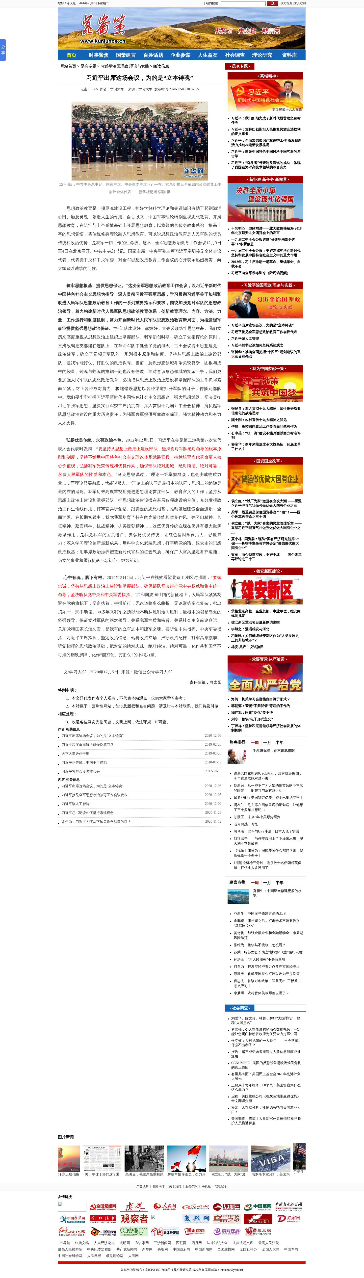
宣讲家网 (142, 1243)
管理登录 (221, 1186)
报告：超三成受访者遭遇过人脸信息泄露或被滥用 (266, 1054)
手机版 (206, 1186)
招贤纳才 (159, 1186)
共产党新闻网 (126, 1249)
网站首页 (68, 66)
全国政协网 (226, 1249)
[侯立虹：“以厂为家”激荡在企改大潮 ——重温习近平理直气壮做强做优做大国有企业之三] (218, 1171)
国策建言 (126, 55)
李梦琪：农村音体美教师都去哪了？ (261, 993)
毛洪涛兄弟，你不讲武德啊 (274, 751)
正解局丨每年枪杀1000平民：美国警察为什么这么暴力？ (266, 1087)
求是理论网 (114, 1256)
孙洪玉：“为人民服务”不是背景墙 (259, 959)
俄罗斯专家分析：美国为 (260, 1174)
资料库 (289, 55)
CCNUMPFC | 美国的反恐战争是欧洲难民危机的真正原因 (266, 1065)
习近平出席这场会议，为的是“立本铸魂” (93, 736)
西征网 (181, 1243)
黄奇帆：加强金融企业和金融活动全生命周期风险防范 (268, 935)
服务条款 (191, 1186)
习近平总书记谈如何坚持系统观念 (88, 813)
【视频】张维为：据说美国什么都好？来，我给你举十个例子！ (268, 853)
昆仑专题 (88, 66)
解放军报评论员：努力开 (176, 1174)
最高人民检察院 (70, 1249)
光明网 (125, 1243)
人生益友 (208, 55)
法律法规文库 (243, 1243)
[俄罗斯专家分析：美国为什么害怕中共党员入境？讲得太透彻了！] (260, 1171)
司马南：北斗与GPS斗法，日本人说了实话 (266, 831)
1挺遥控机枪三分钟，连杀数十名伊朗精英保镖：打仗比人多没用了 (267, 865)
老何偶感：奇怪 (246, 824)
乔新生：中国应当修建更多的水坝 (260, 913)
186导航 (64, 1243)
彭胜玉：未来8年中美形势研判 (257, 817)
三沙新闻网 (162, 1243)
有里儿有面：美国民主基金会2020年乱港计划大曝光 (266, 1076)
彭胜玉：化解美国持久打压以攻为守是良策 (267, 974)
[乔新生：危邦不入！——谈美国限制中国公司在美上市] (302, 1168)
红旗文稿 (82, 1243)
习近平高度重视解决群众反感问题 (88, 745)
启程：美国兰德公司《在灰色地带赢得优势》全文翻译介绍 (266, 1099)
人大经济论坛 (104, 1243)
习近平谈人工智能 (75, 804)
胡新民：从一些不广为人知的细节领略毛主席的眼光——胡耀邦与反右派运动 (268, 788)
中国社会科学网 (70, 1256)
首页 (72, 55)
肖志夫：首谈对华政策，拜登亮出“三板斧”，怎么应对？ (268, 983)
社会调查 (235, 55)
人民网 (133, 1256)
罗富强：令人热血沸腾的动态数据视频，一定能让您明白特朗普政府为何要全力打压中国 (266, 1032)
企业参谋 (180, 55)
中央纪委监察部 (99, 1249)
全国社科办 (248, 1249)
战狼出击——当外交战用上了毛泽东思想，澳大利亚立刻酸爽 (268, 841)
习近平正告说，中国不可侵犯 (84, 762)
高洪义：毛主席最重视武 (134, 1174)
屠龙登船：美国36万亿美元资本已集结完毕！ (268, 798)
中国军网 (291, 1249)
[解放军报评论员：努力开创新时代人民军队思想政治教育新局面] (176, 1171)
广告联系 (142, 1186)
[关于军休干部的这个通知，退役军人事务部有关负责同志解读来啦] (92, 1171)
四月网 (196, 1243)
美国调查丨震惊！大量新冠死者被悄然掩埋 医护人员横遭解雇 (266, 1121)
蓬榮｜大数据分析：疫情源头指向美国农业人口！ (266, 1110)
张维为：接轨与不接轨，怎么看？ (260, 945)
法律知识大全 (217, 1243)
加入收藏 (300, 3)
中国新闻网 (203, 1249)
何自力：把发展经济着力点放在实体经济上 (267, 966)
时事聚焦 (99, 55)
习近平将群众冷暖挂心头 (81, 771)
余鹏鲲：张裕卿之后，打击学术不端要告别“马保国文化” (267, 923)
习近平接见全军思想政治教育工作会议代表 (95, 795)
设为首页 (286, 3)
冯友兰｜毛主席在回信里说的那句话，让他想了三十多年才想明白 (268, 807)
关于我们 (175, 1186)
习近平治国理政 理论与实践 (125, 66)
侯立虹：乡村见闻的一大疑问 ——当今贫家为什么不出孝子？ (266, 1043)
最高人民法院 (268, 1243)
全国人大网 (270, 1249)
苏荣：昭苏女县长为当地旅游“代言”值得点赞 (268, 952)
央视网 (162, 1249)
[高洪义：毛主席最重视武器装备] (134, 1171)
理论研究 (262, 55)
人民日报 (94, 1256)
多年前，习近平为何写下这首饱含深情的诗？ (96, 822)
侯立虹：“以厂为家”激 (218, 1174)
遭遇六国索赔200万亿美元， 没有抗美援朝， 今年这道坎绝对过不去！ (268, 776)
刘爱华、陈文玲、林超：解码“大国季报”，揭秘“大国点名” (265, 1021)
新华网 (147, 1249)
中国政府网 (181, 1249)
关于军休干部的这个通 (92, 1174)
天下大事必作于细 (75, 754)
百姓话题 (153, 55)
